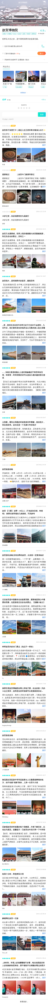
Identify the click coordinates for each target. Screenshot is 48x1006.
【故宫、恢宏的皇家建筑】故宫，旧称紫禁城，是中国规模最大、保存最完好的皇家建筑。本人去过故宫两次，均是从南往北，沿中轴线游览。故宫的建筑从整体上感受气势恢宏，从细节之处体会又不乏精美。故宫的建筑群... (24, 838)
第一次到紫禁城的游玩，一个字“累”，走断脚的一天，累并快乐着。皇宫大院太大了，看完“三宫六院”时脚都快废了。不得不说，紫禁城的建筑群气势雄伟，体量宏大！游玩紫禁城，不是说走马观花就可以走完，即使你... (24, 564)
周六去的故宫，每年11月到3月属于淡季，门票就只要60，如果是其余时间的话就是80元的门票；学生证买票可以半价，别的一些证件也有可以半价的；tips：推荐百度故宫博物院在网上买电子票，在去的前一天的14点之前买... (24, 700)
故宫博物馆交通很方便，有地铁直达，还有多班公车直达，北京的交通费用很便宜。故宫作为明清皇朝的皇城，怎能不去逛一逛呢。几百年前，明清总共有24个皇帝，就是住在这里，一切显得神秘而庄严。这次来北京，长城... (24, 434)
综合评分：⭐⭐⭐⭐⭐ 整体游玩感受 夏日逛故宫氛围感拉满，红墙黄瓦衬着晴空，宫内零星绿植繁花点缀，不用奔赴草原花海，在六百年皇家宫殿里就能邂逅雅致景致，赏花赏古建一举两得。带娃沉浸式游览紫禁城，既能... (24, 139)
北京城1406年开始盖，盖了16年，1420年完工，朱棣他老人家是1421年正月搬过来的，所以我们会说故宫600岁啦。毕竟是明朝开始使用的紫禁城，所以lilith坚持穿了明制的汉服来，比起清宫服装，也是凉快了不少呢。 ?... (24, 883)
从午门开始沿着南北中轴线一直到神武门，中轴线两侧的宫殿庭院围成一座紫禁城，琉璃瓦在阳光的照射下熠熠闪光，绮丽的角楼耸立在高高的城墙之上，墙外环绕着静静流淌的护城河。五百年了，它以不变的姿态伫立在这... (24, 337)
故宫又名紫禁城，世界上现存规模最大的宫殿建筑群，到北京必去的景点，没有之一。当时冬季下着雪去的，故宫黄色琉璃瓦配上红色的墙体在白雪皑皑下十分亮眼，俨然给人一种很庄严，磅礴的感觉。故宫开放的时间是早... (24, 245)
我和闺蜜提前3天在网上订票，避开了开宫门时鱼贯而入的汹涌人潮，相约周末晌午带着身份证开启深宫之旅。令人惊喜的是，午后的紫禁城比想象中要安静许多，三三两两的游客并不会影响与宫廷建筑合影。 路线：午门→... (24, 791)
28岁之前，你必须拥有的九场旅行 (15, 220)
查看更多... (24, 1001)
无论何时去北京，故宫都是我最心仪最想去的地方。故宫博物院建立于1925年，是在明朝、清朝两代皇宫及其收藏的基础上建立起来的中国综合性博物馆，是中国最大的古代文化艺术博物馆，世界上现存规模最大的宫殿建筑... (24, 744)
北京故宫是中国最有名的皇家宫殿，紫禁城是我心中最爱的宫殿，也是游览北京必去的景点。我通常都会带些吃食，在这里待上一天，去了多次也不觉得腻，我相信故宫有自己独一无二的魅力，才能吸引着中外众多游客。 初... (24, 611)
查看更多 (24, 92)
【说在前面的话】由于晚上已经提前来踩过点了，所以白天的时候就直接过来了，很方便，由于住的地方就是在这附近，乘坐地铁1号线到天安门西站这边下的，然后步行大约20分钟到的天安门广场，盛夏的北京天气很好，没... (24, 289)
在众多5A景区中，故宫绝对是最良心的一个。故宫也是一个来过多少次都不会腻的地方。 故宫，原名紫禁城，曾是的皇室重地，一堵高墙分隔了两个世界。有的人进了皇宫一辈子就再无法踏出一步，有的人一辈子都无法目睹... (24, 927)
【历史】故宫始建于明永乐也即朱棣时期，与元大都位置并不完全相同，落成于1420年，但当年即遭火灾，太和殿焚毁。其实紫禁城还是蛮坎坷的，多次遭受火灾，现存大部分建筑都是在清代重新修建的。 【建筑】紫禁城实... (24, 387)
